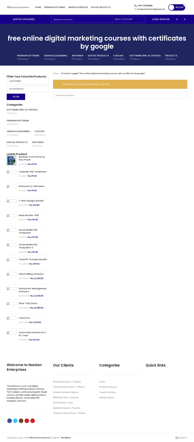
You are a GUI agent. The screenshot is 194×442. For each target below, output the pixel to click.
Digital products (106, 397)
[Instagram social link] (21, 421)
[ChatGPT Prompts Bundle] (12, 263)
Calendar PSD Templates (32, 171)
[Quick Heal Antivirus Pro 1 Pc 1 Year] (12, 336)
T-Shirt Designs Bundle (31, 200)
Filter (16, 96)
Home (56, 73)
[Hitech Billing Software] (12, 277)
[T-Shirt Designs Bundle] (12, 204)
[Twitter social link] (15, 421)
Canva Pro (24, 318)
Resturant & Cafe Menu (32, 186)
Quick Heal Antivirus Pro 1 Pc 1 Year (32, 334)
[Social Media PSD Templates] (12, 234)
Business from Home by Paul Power (32, 158)
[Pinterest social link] (32, 421)
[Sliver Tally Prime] (12, 307)
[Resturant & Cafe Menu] (12, 190)
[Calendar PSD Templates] (12, 175)
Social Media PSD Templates (28, 231)
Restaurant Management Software (33, 290)
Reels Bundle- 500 (29, 215)
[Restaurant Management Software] (12, 292)
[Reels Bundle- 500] (12, 219)
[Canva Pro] (12, 321)
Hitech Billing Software (31, 274)
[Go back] (93, 30)
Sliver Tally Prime (28, 303)
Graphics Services (107, 392)
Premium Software (108, 386)
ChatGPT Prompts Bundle (33, 259)
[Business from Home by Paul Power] (12, 160)
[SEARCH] (141, 19)
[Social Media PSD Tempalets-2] (12, 248)
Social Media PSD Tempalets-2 (28, 246)
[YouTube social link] (27, 421)
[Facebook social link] (9, 421)
